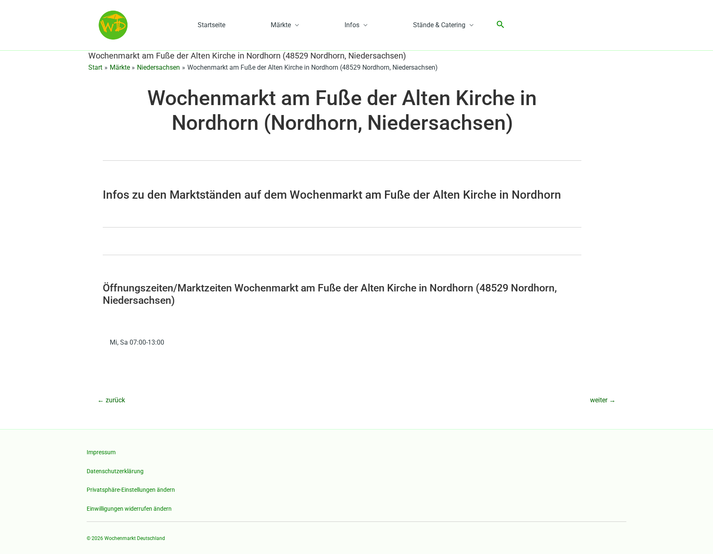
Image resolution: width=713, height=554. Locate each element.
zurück (111, 400)
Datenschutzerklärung (115, 471)
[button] (500, 25)
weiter (603, 400)
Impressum (101, 452)
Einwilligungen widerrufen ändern (129, 508)
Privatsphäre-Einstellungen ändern (131, 489)
